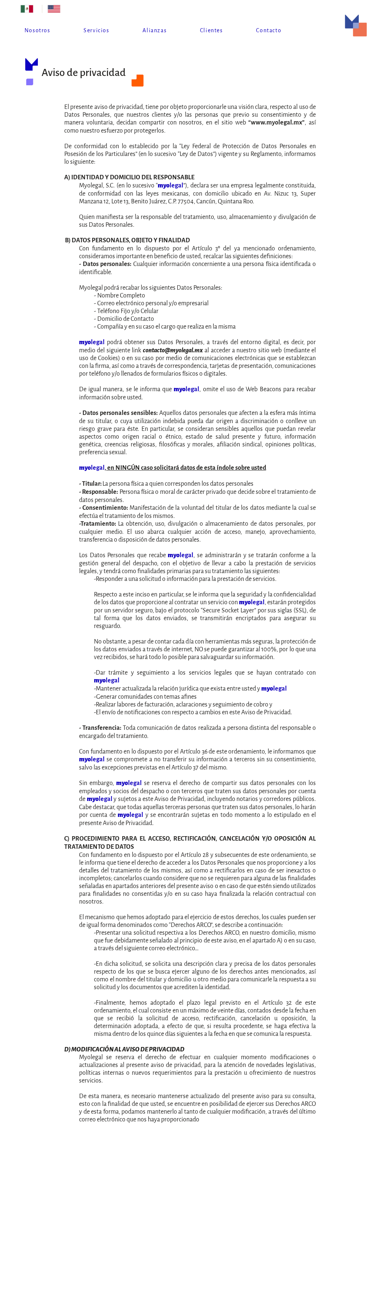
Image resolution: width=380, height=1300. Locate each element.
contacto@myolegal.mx (173, 350)
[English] (55, 9)
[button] (96, 31)
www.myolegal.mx (276, 122)
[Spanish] (28, 9)
